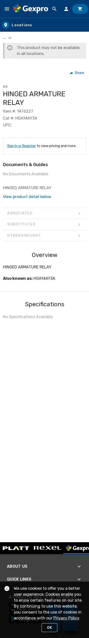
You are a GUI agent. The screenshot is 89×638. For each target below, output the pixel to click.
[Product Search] (54, 9)
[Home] (30, 9)
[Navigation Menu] (7, 9)
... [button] (5, 37)
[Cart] (80, 9)
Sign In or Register (21, 146)
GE (5, 86)
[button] (77, 73)
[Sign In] (66, 9)
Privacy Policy (66, 618)
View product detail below (27, 196)
